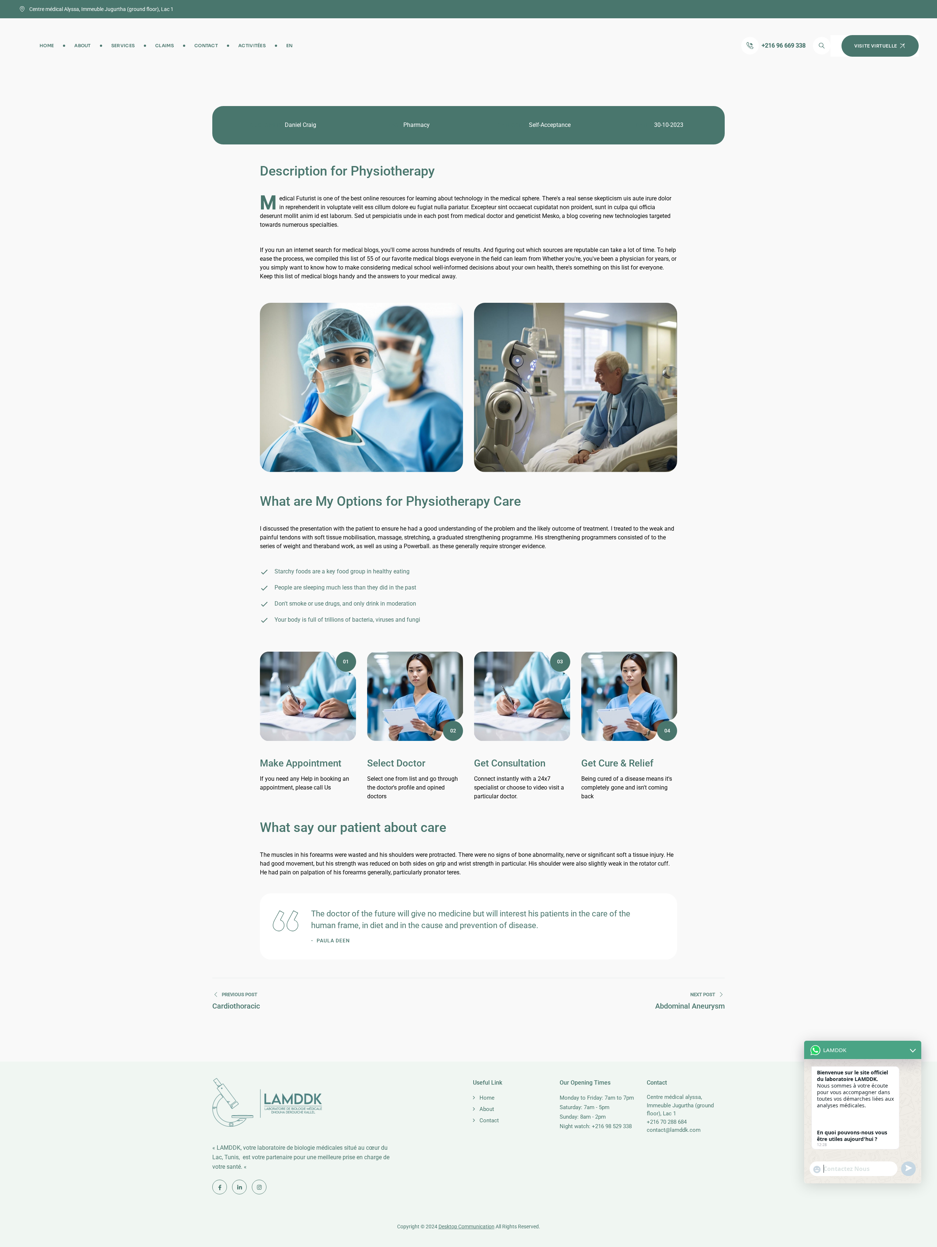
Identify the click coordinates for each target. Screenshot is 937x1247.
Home (47, 45)
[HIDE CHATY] (910, 1199)
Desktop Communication (466, 1226)
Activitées (252, 45)
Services (123, 45)
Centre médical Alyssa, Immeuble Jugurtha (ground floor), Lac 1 (101, 9)
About (82, 45)
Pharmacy (416, 124)
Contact (206, 45)
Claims (164, 45)
